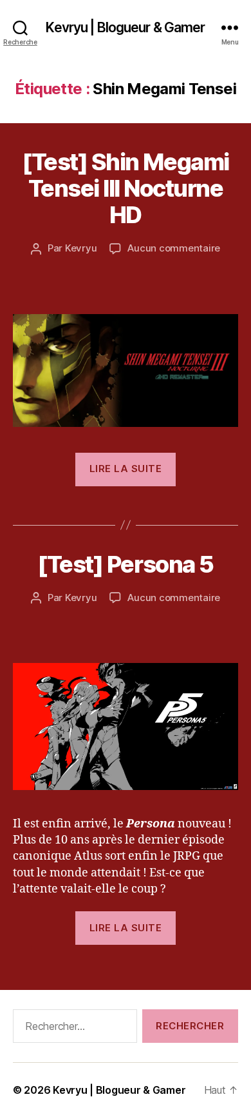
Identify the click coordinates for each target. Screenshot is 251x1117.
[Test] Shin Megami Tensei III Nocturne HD (125, 188)
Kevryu (81, 248)
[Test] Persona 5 (125, 564)
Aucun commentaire (173, 248)
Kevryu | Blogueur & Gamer (125, 27)
